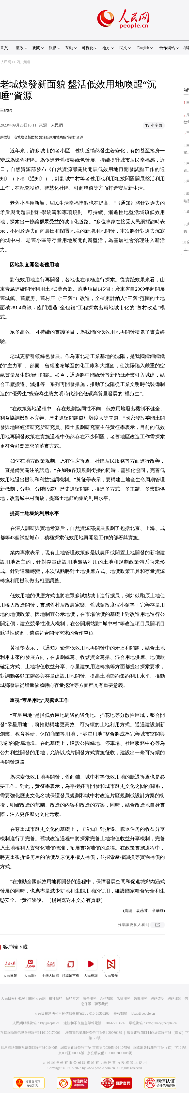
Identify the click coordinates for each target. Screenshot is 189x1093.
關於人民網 (37, 998)
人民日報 (10, 976)
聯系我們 (101, 1004)
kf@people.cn (50, 1023)
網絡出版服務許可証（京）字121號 (160, 1048)
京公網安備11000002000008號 (109, 1053)
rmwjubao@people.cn (161, 1023)
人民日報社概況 (13, 998)
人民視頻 (91, 976)
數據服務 (140, 998)
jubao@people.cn (143, 1013)
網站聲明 (157, 998)
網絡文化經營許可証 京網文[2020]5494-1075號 (95, 1048)
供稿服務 (123, 998)
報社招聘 (56, 998)
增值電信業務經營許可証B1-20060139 (93, 1033)
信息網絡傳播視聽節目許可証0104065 (29, 1048)
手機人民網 (50, 976)
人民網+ (30, 976)
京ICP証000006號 (71, 1053)
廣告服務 (89, 998)
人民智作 (111, 976)
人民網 (6, 62)
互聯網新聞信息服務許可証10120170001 (30, 1033)
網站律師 (174, 998)
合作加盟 (106, 998)
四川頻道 (23, 62)
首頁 (4, 48)
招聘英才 (72, 998)
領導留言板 (70, 976)
